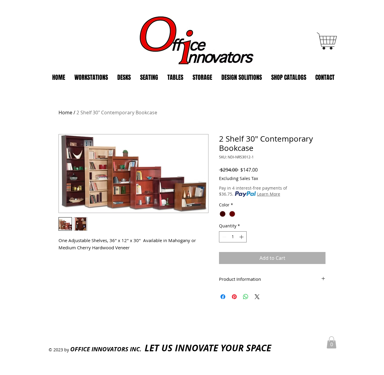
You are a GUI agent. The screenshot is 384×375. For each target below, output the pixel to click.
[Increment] (242, 237)
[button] (331, 342)
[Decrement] (223, 237)
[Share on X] (257, 296)
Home (65, 112)
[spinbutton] (232, 237)
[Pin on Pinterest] (234, 296)
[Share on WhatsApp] (245, 296)
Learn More (268, 194)
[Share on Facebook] (222, 296)
